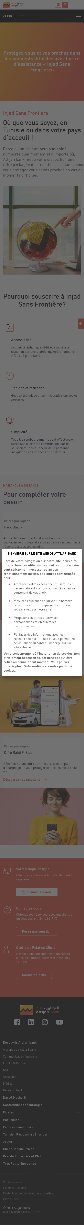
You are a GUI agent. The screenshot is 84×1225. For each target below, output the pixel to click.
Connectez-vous (39, 892)
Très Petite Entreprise (19, 1163)
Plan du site (11, 1199)
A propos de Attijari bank (19, 1049)
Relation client (12, 1090)
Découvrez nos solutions (21, 779)
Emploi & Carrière (15, 1063)
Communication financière (20, 1056)
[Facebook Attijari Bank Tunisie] (18, 1021)
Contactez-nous (34, 975)
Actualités (9, 1076)
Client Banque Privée (18, 1149)
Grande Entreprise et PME (22, 1156)
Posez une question (36, 931)
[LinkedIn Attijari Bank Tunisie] (31, 1021)
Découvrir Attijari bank (19, 1042)
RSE (6, 1070)
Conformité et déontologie (22, 1105)
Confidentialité (12, 1182)
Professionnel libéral (18, 1127)
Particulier (11, 1120)
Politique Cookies (14, 1188)
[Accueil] (22, 5)
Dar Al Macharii (14, 1097)
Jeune (7, 1141)
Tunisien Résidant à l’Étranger (25, 1134)
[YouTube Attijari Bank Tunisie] (60, 1021)
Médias (8, 1083)
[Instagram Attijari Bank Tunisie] (45, 1021)
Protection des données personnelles (28, 1193)
